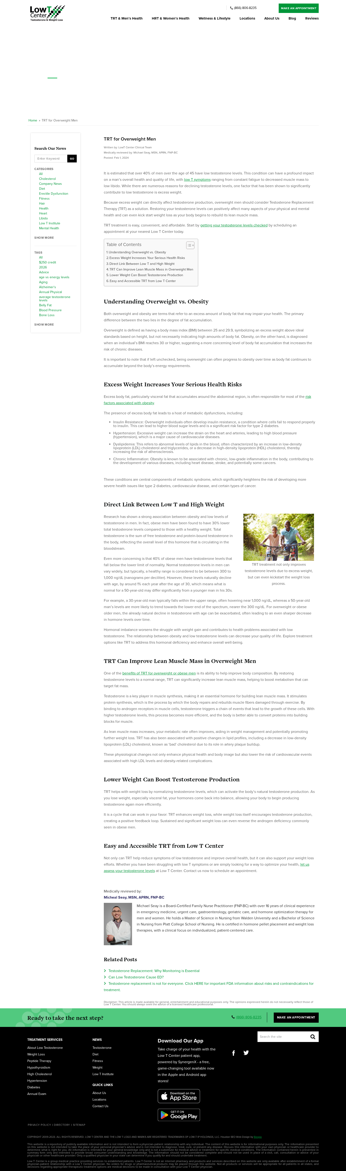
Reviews (312, 18)
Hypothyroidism (38, 1067)
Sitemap (79, 1125)
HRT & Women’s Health (170, 18)
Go (72, 158)
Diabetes (33, 1087)
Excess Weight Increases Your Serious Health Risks (147, 258)
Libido (43, 218)
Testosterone (102, 1048)
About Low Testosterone (45, 1048)
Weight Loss (36, 1054)
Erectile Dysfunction (53, 193)
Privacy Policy (39, 1125)
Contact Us (101, 1106)
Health (43, 208)
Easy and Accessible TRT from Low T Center (143, 281)
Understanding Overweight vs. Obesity (137, 252)
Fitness (44, 198)
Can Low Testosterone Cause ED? (136, 977)
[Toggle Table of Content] (188, 245)
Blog (292, 18)
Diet (42, 188)
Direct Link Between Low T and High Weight (141, 264)
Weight (97, 1067)
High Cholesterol (39, 1074)
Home (32, 120)
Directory (62, 1125)
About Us (271, 18)
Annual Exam (36, 1094)
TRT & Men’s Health (127, 18)
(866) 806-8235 (245, 8)
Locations (247, 18)
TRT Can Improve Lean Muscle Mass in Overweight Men (151, 269)
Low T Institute (49, 223)
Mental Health (49, 228)
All (41, 174)
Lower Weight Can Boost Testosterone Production (146, 275)
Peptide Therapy (39, 1061)
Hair (42, 203)
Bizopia (258, 1137)
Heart (43, 213)
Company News (50, 184)
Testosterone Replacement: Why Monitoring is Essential (154, 971)
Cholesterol (47, 179)
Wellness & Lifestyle (214, 18)
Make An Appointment (298, 8)
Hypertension (37, 1080)
